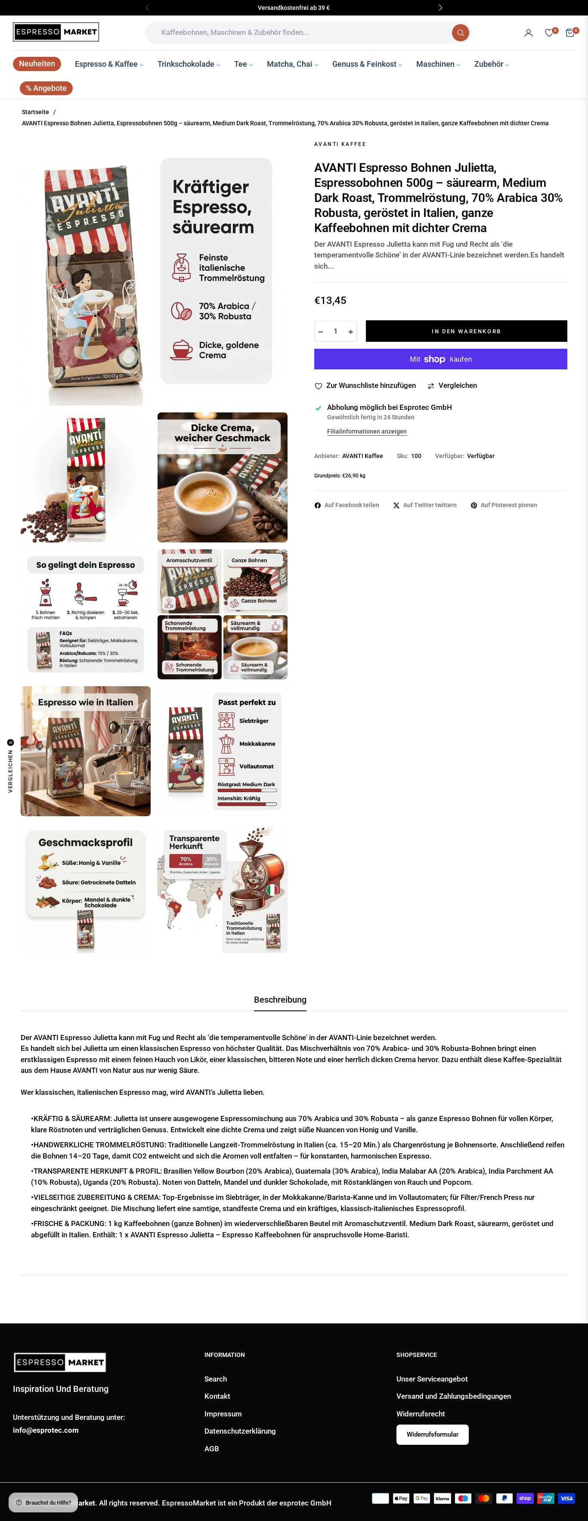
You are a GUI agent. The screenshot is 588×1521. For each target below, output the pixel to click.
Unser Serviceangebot (432, 1379)
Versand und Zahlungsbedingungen (453, 1396)
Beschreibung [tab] (280, 999)
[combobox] (302, 32)
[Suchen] (460, 32)
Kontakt (217, 1396)
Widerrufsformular (432, 1434)
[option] (154, 272)
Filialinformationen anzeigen (367, 431)
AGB (211, 1448)
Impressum (223, 1413)
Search (215, 1379)
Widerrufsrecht (420, 1413)
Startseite (35, 111)
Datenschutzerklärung (240, 1431)
